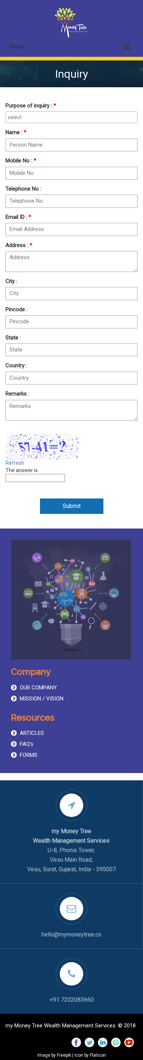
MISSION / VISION (41, 698)
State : (13, 337)
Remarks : (17, 393)
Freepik (64, 1055)
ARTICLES (32, 733)
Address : (19, 245)
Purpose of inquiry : (31, 105)
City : (11, 281)
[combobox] (72, 117)
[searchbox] (71, 117)
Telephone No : (23, 188)
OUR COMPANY (38, 687)
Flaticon (98, 1055)
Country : (16, 365)
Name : (16, 132)
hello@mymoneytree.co (71, 934)
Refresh (15, 463)
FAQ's (26, 744)
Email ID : (18, 217)
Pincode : (16, 309)
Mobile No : (21, 160)
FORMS (28, 755)
